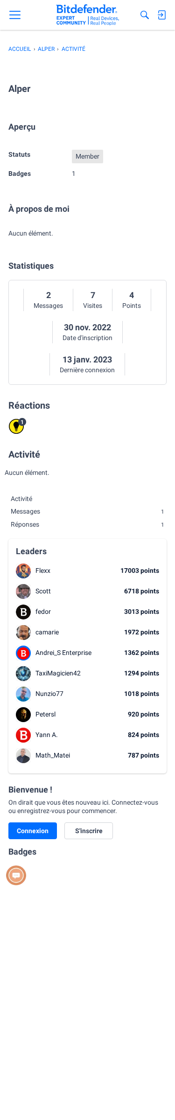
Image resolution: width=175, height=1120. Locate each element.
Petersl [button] (45, 714)
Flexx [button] (42, 570)
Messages (48, 305)
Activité (21, 498)
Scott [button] (43, 591)
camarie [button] (47, 632)
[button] (23, 570)
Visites (92, 305)
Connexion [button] (33, 831)
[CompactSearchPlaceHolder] (144, 15)
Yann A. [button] (46, 734)
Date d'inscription (87, 337)
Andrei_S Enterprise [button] (63, 652)
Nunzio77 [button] (49, 693)
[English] (87, 15)
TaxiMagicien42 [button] (58, 673)
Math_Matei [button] (52, 755)
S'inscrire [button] (89, 831)
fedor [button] (43, 611)
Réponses (87, 524)
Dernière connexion (87, 370)
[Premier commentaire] (16, 875)
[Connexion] (161, 15)
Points (131, 305)
